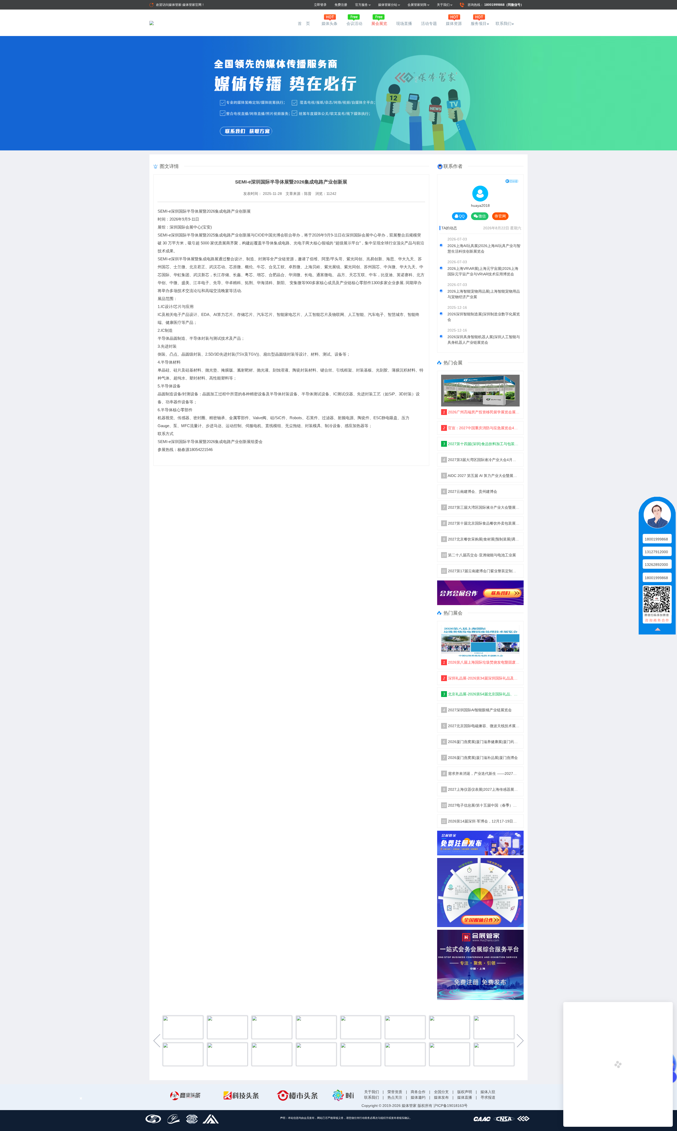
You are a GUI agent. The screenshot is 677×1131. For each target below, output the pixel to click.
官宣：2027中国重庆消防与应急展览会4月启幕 (481, 428)
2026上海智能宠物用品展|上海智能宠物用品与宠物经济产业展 (483, 294)
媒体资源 (454, 23)
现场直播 (404, 23)
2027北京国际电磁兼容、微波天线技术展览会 (481, 726)
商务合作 (418, 1092)
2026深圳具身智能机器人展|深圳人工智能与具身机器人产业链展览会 (483, 340)
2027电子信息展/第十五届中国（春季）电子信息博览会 (481, 805)
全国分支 (441, 1092)
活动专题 (429, 23)
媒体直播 (464, 1097)
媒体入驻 (488, 1092)
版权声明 (464, 1092)
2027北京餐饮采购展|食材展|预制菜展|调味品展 (481, 539)
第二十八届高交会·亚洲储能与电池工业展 (479, 555)
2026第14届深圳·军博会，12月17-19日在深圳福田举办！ (481, 821)
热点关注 (394, 1097)
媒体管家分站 (387, 5)
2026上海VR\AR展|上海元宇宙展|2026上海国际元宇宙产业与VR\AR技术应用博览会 (482, 271)
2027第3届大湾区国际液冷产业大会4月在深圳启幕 (481, 460)
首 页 (305, 23)
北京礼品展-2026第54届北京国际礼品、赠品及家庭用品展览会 (481, 694)
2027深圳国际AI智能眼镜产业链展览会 (477, 710)
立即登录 (320, 5)
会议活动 (354, 23)
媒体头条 (329, 23)
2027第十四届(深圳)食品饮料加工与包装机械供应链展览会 (481, 444)
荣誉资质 (394, 1092)
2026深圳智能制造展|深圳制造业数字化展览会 (483, 317)
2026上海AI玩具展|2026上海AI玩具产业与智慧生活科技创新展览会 (483, 248)
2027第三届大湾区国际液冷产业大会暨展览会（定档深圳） (481, 507)
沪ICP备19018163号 (450, 1105)
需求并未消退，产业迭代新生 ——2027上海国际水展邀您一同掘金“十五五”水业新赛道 (481, 773)
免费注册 (341, 5)
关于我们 (443, 5)
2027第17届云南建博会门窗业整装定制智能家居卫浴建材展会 (481, 571)
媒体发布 (441, 1097)
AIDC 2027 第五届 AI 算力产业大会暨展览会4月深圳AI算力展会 (481, 475)
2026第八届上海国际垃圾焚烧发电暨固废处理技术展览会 (481, 662)
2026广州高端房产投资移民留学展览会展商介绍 (481, 412)
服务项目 (479, 23)
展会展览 (379, 23)
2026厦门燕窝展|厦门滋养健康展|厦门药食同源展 (481, 742)
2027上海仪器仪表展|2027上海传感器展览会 (481, 789)
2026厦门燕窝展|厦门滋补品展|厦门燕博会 (480, 758)
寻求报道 (488, 1097)
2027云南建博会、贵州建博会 (470, 491)
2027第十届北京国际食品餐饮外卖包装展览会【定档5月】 (481, 523)
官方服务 (361, 5)
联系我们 (503, 23)
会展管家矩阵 (417, 5)
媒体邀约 (418, 1097)
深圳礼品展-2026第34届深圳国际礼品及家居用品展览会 (481, 678)
